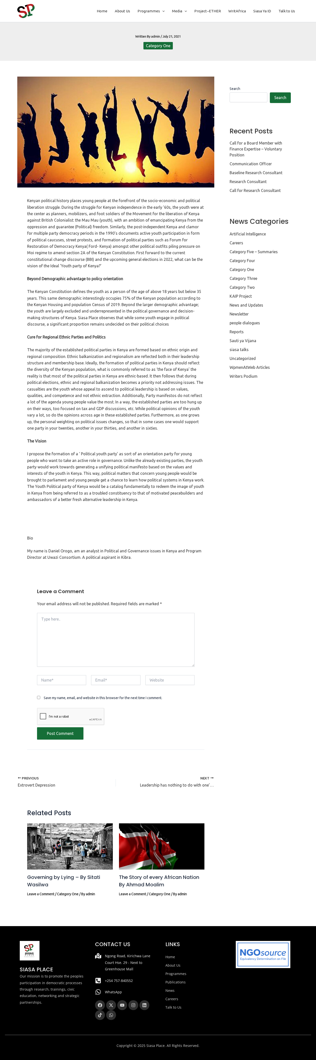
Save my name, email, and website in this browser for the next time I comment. (103, 698)
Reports (237, 332)
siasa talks (239, 349)
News (170, 990)
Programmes (149, 11)
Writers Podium (243, 376)
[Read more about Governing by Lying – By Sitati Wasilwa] (70, 846)
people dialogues (245, 323)
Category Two (242, 287)
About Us (122, 11)
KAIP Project (241, 296)
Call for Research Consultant (255, 190)
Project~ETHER (207, 11)
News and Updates (246, 305)
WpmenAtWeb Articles (250, 367)
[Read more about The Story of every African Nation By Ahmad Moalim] (162, 846)
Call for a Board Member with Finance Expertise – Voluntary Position (256, 149)
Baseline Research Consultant (256, 172)
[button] (162, 11)
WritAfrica (237, 11)
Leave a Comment (40, 894)
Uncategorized (243, 358)
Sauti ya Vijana (243, 340)
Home (102, 11)
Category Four (242, 260)
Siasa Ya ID (262, 11)
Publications (175, 982)
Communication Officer (251, 164)
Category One (158, 45)
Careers (236, 243)
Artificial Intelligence (248, 234)
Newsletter (239, 314)
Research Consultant (248, 181)
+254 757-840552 (119, 980)
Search (235, 89)
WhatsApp (113, 992)
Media (177, 11)
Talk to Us (286, 11)
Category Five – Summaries (254, 251)
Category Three (243, 278)
